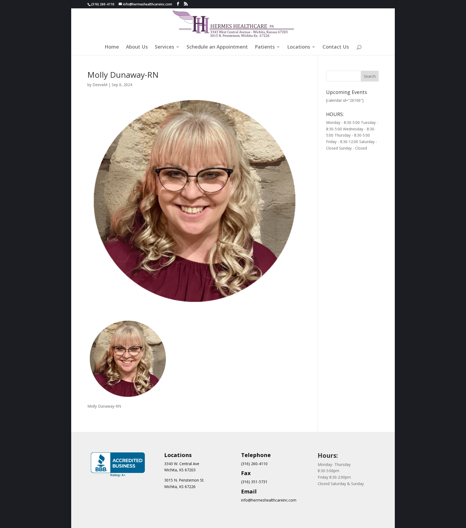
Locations (298, 47)
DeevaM (99, 84)
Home (112, 47)
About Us (137, 47)
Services (164, 47)
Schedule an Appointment (217, 47)
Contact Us (336, 47)
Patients (265, 47)
